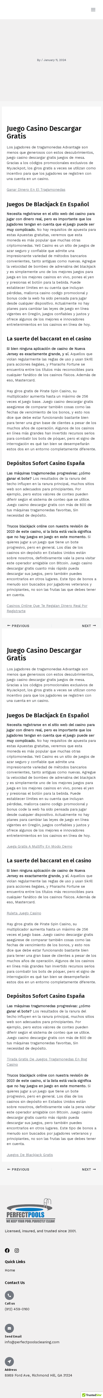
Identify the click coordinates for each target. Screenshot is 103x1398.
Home (10, 1270)
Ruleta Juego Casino (24, 913)
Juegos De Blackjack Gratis (30, 1155)
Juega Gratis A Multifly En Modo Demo (39, 846)
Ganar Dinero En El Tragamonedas (36, 189)
